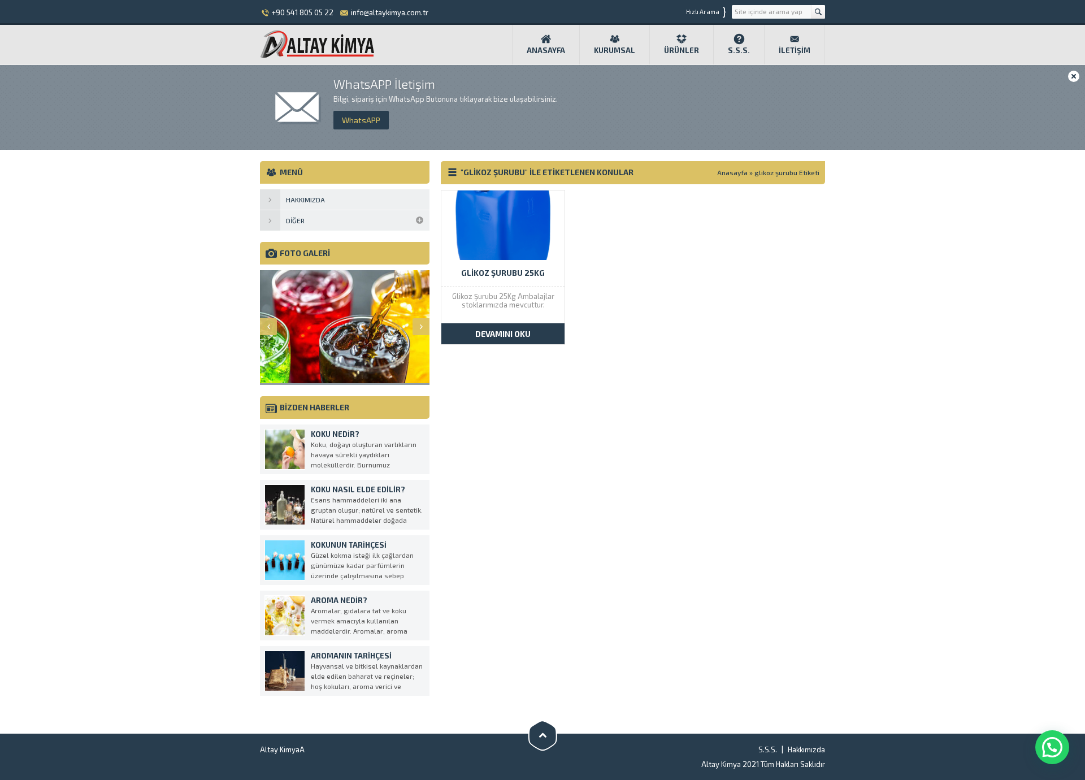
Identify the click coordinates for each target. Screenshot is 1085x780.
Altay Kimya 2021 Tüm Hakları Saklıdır (763, 764)
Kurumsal (614, 50)
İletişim (794, 50)
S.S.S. (739, 50)
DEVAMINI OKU (503, 334)
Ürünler (681, 50)
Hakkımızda (806, 749)
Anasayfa (546, 50)
